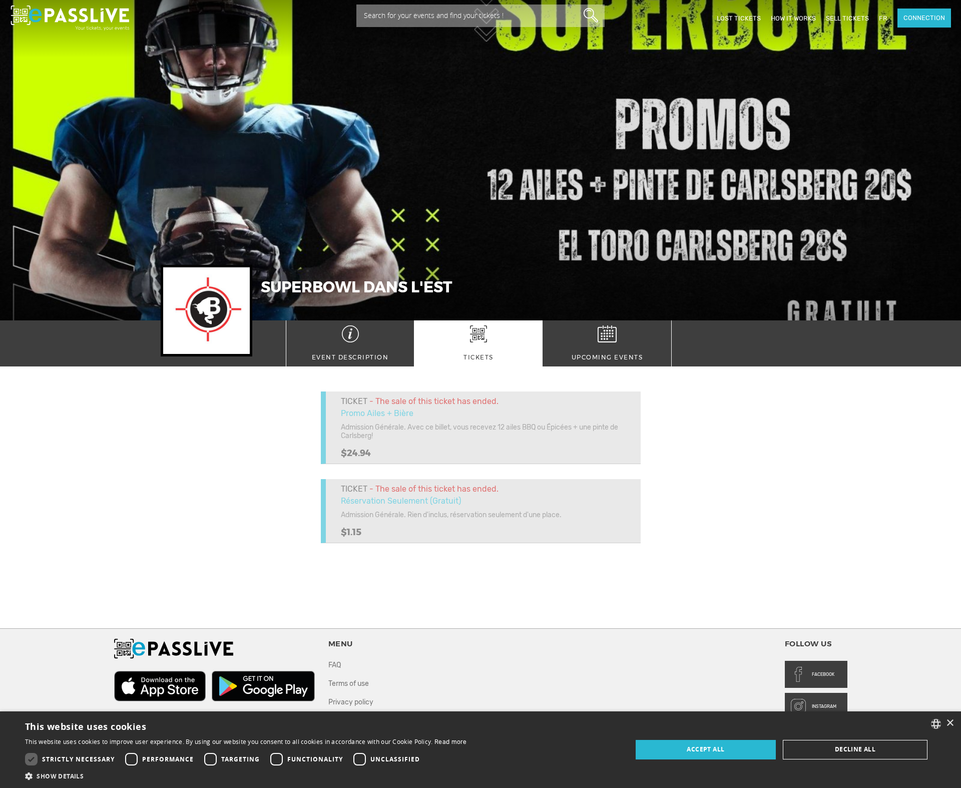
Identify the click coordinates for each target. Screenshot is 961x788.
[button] (246, 775)
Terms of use (348, 683)
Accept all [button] (705, 749)
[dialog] (480, 749)
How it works (793, 18)
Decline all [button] (855, 749)
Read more (450, 741)
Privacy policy (350, 702)
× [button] (949, 723)
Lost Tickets (739, 18)
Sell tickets (847, 18)
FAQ (334, 665)
